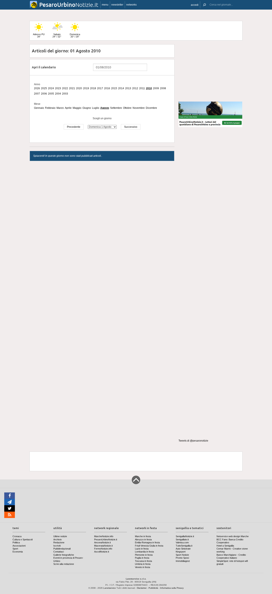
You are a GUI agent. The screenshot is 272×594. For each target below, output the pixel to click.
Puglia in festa (142, 558)
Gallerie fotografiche (63, 555)
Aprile (68, 107)
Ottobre (127, 107)
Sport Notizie (182, 555)
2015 (114, 88)
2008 (163, 88)
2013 (128, 88)
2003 (65, 93)
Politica (16, 542)
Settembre (116, 107)
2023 (58, 88)
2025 (44, 88)
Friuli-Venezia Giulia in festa (149, 545)
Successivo (130, 126)
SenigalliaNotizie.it (185, 536)
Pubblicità (153, 588)
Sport (15, 548)
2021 (72, 88)
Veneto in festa (142, 567)
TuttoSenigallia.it (184, 545)
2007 (37, 93)
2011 (142, 88)
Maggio (77, 107)
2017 (100, 88)
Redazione (58, 542)
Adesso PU (39, 35)
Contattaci (58, 551)
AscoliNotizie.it (101, 551)
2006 (44, 93)
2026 (37, 88)
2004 (58, 93)
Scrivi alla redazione (63, 564)
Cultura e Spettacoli (23, 539)
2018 (93, 88)
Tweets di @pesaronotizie (193, 440)
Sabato (56, 35)
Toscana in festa (143, 561)
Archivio (57, 539)
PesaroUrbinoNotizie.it (105, 539)
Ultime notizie (60, 536)
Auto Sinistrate (183, 548)
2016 (107, 88)
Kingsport (181, 551)
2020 (79, 88)
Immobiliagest (183, 561)
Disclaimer (142, 588)
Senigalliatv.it (182, 539)
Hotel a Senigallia (225, 545)
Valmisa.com (182, 542)
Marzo (60, 107)
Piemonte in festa (144, 555)
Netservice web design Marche (233, 536)
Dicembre (151, 107)
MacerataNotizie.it (103, 545)
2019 (86, 88)
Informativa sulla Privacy (172, 588)
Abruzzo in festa (143, 539)
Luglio (95, 107)
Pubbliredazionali (62, 548)
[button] (194, 5)
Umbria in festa (142, 564)
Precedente (73, 126)
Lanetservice (109, 588)
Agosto (104, 107)
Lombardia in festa (144, 551)
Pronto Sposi (182, 558)
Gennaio (39, 107)
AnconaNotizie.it (102, 542)
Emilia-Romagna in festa (147, 542)
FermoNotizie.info (103, 548)
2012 (135, 88)
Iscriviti (57, 545)
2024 (51, 88)
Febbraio (50, 107)
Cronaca (17, 536)
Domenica (75, 35)
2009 (156, 88)
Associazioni (19, 545)
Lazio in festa (142, 548)
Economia (18, 551)
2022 (65, 88)
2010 (149, 88)
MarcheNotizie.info (103, 536)
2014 (121, 88)
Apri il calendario (44, 67)
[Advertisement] (210, 71)
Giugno (86, 107)
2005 (51, 93)
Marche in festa (143, 536)
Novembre (139, 107)
